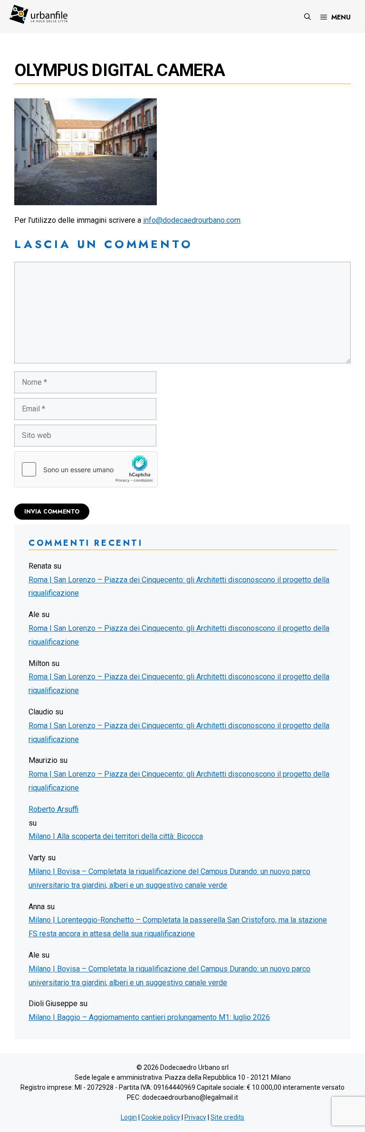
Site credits (227, 1117)
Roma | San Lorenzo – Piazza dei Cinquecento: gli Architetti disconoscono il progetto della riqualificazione (179, 586)
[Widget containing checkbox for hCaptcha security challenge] (86, 469)
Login (129, 1117)
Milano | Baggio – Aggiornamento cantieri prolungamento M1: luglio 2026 (149, 1017)
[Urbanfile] (38, 14)
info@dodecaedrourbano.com (191, 220)
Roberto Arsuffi (53, 809)
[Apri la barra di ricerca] (307, 16)
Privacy (195, 1117)
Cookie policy (160, 1117)
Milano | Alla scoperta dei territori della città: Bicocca (116, 836)
